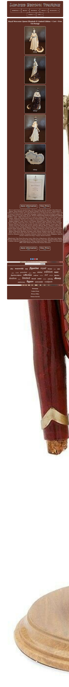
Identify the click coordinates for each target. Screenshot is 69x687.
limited (26, 278)
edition (48, 271)
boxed (34, 279)
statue (39, 272)
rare (56, 272)
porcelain (23, 272)
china (51, 275)
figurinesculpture (16, 275)
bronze (50, 269)
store (55, 269)
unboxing (50, 279)
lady (26, 269)
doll (46, 275)
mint (58, 269)
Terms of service (35, 296)
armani (44, 279)
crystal (17, 272)
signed (30, 272)
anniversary (21, 282)
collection (27, 275)
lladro (19, 279)
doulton (12, 278)
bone (34, 272)
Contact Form (35, 291)
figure (30, 281)
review (41, 275)
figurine (34, 268)
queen (13, 272)
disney (57, 278)
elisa (11, 269)
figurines (56, 275)
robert (39, 279)
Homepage (35, 288)
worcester (39, 282)
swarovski (19, 268)
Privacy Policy (35, 294)
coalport (48, 281)
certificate (35, 275)
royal (43, 268)
